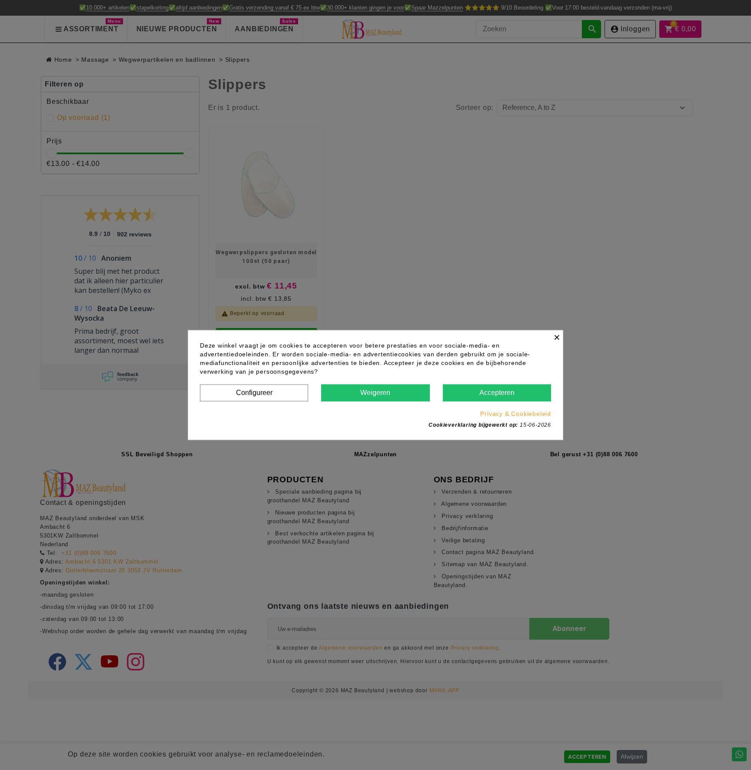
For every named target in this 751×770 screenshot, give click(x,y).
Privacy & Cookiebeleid (515, 413)
